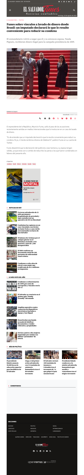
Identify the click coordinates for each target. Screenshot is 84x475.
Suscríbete (44, 437)
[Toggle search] (74, 10)
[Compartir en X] (58, 118)
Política (21, 20)
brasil (14, 164)
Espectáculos (12, 431)
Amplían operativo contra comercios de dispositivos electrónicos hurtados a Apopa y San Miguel (28, 310)
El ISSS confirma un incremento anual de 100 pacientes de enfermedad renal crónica (27, 253)
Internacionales (58, 428)
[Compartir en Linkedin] (71, 118)
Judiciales (11, 428)
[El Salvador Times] (42, 10)
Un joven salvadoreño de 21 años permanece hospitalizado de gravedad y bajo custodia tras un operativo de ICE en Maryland (29, 216)
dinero (19, 164)
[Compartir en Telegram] (66, 118)
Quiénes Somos (19, 437)
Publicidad (36, 437)
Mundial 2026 (19, 1)
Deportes (33, 431)
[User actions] (75, 1)
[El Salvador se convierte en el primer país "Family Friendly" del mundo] (12, 299)
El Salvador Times (12, 20)
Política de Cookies (63, 437)
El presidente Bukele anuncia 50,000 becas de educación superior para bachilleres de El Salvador (14, 366)
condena (9, 164)
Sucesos (10, 426)
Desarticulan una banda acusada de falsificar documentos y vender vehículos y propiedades (27, 323)
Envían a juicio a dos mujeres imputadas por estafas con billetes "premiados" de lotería (29, 336)
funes (34, 164)
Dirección (28, 437)
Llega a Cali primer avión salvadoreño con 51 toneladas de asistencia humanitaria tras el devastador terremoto (32, 367)
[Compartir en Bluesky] (62, 118)
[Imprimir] (49, 118)
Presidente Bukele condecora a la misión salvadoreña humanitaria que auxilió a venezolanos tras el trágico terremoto (69, 367)
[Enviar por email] (45, 118)
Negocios (33, 428)
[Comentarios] (40, 118)
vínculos (24, 164)
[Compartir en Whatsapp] (75, 118)
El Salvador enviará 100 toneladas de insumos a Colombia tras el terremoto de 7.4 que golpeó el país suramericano (51, 367)
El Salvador (11, 1)
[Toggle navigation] (10, 10)
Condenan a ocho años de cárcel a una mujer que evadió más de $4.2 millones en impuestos (28, 266)
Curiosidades (57, 431)
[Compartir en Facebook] (54, 118)
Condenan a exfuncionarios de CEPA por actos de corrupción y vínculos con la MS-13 (29, 285)
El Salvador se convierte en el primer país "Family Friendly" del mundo (29, 296)
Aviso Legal (52, 437)
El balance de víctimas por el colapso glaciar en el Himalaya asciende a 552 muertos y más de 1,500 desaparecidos (29, 242)
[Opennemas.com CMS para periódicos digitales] (42, 464)
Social (55, 426)
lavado (29, 164)
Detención (27, 1)
